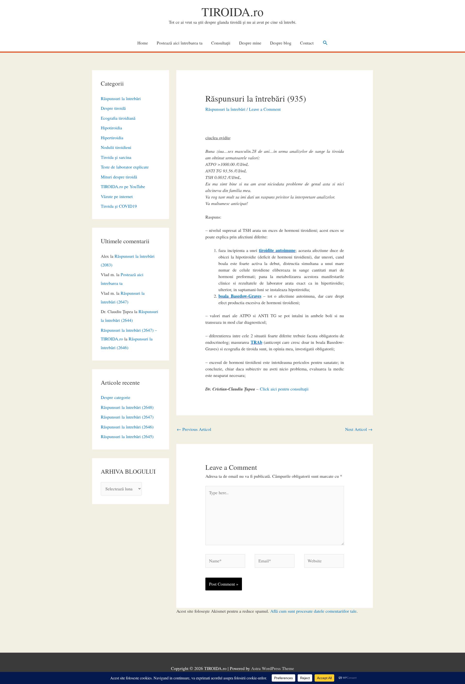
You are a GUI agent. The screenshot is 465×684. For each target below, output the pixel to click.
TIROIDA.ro (233, 11)
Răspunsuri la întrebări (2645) (127, 436)
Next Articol (358, 429)
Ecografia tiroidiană (118, 118)
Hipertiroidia (112, 137)
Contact (307, 43)
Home (142, 43)
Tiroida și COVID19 (119, 206)
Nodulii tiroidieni (116, 147)
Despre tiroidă (113, 108)
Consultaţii (220, 43)
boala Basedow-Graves (239, 296)
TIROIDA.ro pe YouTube (123, 186)
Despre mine (250, 43)
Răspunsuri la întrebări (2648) (127, 407)
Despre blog (280, 43)
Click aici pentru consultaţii (284, 389)
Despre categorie (115, 397)
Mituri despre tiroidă (119, 177)
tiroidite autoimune (277, 250)
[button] (325, 42)
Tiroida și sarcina (116, 157)
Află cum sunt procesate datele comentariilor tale (313, 611)
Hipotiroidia (111, 128)
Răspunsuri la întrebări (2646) (127, 427)
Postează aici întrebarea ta (179, 43)
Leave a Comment (265, 109)
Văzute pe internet (117, 196)
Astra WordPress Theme (272, 668)
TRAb (256, 342)
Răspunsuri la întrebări (121, 98)
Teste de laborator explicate (125, 167)
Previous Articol (194, 429)
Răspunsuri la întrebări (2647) (127, 417)
